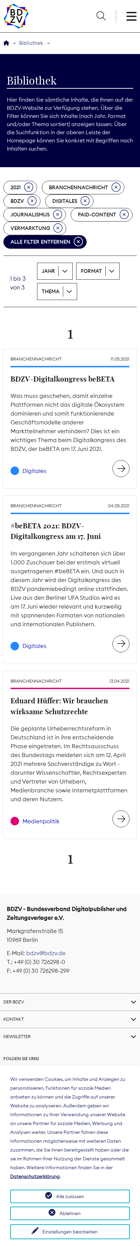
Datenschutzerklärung (35, 1176)
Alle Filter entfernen (40, 242)
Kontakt (13, 1019)
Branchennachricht (78, 187)
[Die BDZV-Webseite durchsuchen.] (101, 16)
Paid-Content (97, 214)
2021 (16, 187)
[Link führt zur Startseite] (16, 16)
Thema (50, 291)
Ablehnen (70, 1213)
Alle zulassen (70, 1196)
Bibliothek (31, 43)
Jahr (48, 271)
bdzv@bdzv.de (46, 953)
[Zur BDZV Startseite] (6, 43)
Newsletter (17, 1036)
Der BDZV (13, 1001)
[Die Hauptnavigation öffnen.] (131, 16)
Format (91, 271)
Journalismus (30, 214)
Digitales (64, 201)
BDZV (17, 201)
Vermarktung (30, 228)
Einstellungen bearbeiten (70, 1232)
